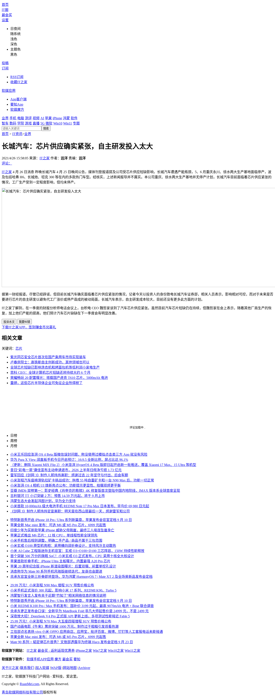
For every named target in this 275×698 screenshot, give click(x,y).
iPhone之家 (84, 650)
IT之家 (45, 158)
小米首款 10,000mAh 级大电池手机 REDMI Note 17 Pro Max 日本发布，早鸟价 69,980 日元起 (79, 506)
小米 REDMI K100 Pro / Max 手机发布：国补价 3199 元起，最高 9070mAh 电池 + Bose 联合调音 (82, 606)
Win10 (57, 123)
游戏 (28, 123)
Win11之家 (132, 650)
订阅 (5, 68)
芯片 (18, 348)
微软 (49, 123)
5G (42, 123)
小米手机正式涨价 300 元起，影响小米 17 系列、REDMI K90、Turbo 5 (63, 590)
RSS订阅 (16, 77)
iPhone (57, 118)
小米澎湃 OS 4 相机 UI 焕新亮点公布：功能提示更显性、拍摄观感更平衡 (65, 485)
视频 (36, 118)
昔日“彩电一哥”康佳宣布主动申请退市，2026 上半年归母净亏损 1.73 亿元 (66, 470)
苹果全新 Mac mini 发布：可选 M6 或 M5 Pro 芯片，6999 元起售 (58, 525)
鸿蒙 (66, 118)
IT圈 (5, 10)
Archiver (84, 668)
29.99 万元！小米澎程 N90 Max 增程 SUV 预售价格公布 (52, 585)
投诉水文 (9, 321)
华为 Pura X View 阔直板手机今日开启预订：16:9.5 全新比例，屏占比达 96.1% (69, 459)
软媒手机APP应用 (40, 659)
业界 (5, 118)
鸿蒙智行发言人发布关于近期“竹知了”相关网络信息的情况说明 (58, 595)
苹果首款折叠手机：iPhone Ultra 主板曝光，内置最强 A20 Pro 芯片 (60, 561)
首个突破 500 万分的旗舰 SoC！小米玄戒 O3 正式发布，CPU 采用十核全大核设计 (72, 556)
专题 (76, 123)
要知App (16, 104)
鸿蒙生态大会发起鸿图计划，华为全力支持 (43, 501)
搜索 (46, 128)
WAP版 (56, 668)
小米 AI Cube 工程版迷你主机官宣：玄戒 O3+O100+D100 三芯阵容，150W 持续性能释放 (77, 551)
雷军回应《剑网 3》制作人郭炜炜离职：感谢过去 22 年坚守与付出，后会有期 (69, 475)
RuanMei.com (29, 684)
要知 (76, 659)
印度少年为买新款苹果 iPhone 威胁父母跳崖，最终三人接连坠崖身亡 (62, 530)
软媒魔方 (17, 109)
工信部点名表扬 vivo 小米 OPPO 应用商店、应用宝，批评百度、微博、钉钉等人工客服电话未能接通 (86, 631)
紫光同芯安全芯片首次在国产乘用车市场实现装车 (48, 357)
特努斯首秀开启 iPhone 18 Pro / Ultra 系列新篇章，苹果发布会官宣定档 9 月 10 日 (71, 520)
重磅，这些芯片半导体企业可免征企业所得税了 (46, 383)
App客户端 (18, 99)
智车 (5, 123)
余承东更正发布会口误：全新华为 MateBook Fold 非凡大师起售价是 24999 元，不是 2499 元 (79, 611)
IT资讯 (17, 134)
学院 (20, 123)
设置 (5, 20)
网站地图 (70, 668)
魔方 (58, 659)
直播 (36, 123)
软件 (74, 118)
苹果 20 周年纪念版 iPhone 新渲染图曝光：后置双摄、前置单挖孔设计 (63, 566)
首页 (5, 4)
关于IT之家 (10, 668)
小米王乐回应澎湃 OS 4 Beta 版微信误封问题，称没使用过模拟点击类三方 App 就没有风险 (78, 454)
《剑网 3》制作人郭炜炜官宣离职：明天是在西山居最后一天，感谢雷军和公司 (70, 511)
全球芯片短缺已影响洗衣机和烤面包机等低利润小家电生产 (55, 367)
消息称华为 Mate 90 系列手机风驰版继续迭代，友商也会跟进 (56, 571)
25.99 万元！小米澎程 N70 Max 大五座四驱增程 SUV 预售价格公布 (60, 621)
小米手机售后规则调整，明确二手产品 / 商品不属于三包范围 (56, 540)
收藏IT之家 (18, 82)
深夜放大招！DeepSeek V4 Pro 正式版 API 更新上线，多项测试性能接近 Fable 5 (70, 616)
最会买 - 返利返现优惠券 (56, 650)
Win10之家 (116, 650)
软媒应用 (8, 90)
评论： (7, 163)
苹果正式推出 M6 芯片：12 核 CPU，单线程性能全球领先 (54, 535)
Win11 (67, 123)
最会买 (7, 15)
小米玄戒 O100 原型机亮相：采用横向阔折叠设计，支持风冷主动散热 (63, 545)
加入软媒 (42, 668)
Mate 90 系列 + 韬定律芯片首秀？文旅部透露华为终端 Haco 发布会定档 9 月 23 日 (71, 642)
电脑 (20, 118)
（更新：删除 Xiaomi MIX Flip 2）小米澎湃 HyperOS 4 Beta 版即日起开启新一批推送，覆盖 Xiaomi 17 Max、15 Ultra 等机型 (103, 465)
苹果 (48, 118)
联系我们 (27, 668)
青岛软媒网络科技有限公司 (22, 692)
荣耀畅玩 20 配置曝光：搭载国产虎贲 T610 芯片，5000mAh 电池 (59, 378)
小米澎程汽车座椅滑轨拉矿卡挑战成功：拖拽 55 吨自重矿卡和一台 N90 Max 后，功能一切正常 (82, 480)
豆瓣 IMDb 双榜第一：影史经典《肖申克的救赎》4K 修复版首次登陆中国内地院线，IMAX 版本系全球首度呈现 (95, 490)
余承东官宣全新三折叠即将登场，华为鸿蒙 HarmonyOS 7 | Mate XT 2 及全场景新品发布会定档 (81, 576)
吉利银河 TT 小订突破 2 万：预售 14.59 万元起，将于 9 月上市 (57, 496)
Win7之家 (100, 650)
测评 (28, 118)
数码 (12, 123)
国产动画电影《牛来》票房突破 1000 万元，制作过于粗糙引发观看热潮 (64, 626)
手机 (12, 118)
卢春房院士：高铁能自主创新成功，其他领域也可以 (49, 362)
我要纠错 (24, 321)
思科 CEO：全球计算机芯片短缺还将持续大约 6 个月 (50, 372)
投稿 (5, 63)
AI (42, 118)
